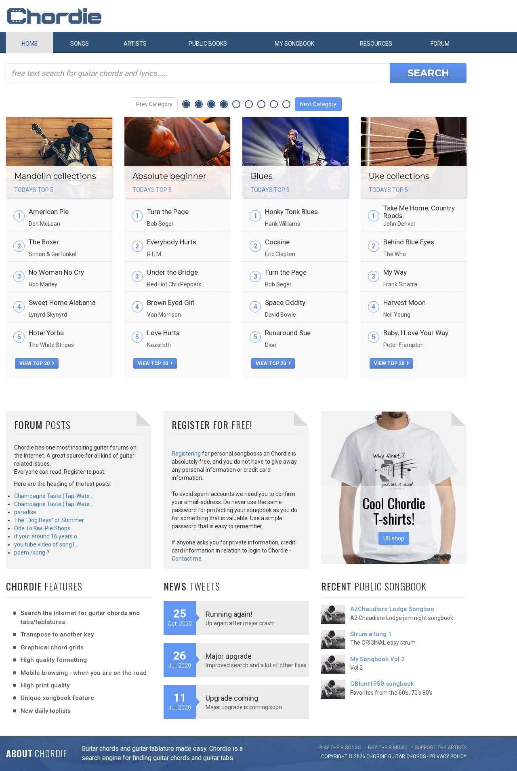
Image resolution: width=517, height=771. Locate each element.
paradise (25, 512)
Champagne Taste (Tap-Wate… (53, 496)
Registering (186, 453)
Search (428, 73)
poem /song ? (31, 552)
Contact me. (187, 558)
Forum (440, 43)
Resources (376, 43)
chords (416, 756)
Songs (79, 43)
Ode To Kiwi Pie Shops (42, 528)
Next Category (318, 104)
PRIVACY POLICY (448, 756)
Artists (135, 43)
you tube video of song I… (46, 544)
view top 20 (35, 363)
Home (30, 43)
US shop (393, 538)
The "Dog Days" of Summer (49, 520)
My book (294, 43)
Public (208, 43)
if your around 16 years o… (47, 536)
